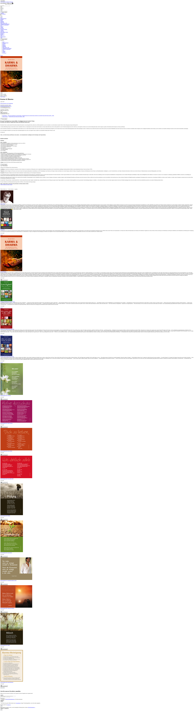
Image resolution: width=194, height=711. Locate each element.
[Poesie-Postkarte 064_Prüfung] (11, 514)
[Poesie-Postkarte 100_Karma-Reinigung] (11, 681)
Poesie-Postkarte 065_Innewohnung (6, 552)
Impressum (11, 1)
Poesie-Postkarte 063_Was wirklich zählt (6, 478)
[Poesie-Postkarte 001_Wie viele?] (11, 394)
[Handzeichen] (6, 228)
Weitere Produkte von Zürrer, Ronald (6, 184)
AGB (1, 1)
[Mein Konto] (1, 10)
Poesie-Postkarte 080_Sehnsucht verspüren (7, 608)
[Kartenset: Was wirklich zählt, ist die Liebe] (6, 328)
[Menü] (1, 16)
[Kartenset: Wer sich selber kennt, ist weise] (6, 355)
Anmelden (2, 13)
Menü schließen (4, 39)
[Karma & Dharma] (11, 270)
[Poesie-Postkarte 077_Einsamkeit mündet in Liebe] (16, 579)
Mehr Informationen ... (31, 707)
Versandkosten (18, 703)
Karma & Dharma (3, 271)
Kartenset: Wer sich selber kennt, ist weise (7, 356)
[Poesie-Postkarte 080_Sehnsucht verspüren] (16, 607)
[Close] (1, 93)
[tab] (28, 115)
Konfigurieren (6, 708)
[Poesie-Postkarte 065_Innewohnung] (11, 551)
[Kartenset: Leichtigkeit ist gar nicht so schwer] (6, 300)
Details (1, 234)
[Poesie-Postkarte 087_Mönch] (11, 644)
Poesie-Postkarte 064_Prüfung (5, 515)
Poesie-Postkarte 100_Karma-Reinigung (6, 682)
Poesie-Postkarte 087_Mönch (5, 645)
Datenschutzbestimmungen (10, 699)
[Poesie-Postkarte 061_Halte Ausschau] (16, 422)
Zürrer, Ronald (2, 96)
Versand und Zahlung (5, 1)
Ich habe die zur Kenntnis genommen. (12, 699)
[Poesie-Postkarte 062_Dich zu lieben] (16, 450)
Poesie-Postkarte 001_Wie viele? (5, 395)
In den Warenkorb (4, 112)
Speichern (2, 700)
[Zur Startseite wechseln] (7, 4)
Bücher (1, 55)
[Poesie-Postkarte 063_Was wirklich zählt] (16, 477)
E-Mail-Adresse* (3, 696)
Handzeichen (2, 229)
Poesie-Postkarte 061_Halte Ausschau (6, 423)
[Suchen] (1, 7)
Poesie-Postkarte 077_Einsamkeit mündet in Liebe (8, 580)
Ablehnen (2, 708)
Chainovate (9, 704)
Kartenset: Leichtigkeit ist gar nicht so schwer (7, 301)
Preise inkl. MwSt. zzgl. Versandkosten (6, 103)
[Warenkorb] (0, 15)
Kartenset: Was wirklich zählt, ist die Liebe (7, 329)
